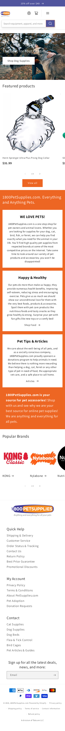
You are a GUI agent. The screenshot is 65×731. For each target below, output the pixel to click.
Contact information (51, 708)
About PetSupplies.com (22, 595)
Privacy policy (55, 703)
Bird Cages (14, 645)
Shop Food (30, 324)
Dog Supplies (15, 629)
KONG (6, 476)
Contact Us (14, 551)
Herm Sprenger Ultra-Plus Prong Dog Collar (26, 157)
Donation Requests (19, 606)
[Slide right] (40, 174)
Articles (30, 381)
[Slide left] (25, 174)
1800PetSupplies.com (19, 703)
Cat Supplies (15, 624)
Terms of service (32, 708)
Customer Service (18, 540)
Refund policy (34, 714)
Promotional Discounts (22, 567)
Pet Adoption (15, 601)
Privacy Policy (16, 585)
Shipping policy (15, 708)
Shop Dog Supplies (19, 60)
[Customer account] (29, 13)
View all (32, 182)
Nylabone (36, 476)
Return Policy (16, 556)
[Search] (50, 23)
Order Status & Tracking (23, 546)
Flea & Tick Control (19, 640)
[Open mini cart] (36, 13)
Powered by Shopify (37, 703)
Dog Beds (13, 634)
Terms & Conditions (20, 590)
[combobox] (28, 23)
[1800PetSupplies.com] (5, 14)
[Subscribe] (54, 675)
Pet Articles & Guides (20, 650)
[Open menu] (47, 13)
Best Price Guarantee (21, 561)
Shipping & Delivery (20, 535)
